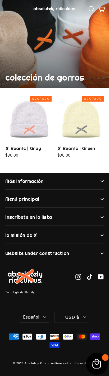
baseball (81, 208)
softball (80, 217)
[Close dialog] (104, 163)
